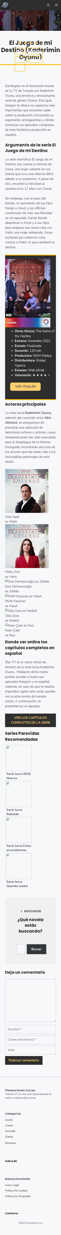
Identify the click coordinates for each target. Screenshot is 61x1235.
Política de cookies (16, 1190)
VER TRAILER (25, 386)
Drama (9, 1136)
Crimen (9, 1125)
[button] (48, 5)
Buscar (36, 949)
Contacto (11, 1213)
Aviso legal (12, 1185)
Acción (9, 1120)
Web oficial (36, 370)
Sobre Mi (11, 1161)
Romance (10, 1143)
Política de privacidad (17, 1196)
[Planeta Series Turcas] (5, 5)
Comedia (10, 1131)
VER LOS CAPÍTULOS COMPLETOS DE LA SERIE (30, 720)
